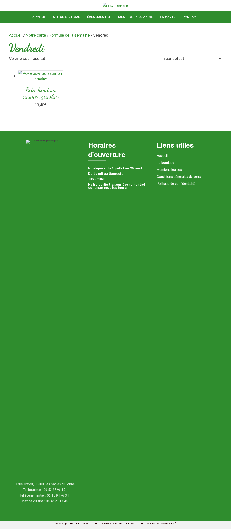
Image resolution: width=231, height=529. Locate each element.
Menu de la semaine (135, 17)
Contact (190, 17)
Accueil (39, 17)
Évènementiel (99, 17)
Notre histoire (66, 17)
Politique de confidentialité (176, 184)
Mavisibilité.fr (169, 523)
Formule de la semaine (69, 35)
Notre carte (36, 35)
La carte (167, 17)
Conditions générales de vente (179, 177)
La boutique (165, 163)
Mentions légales (169, 170)
